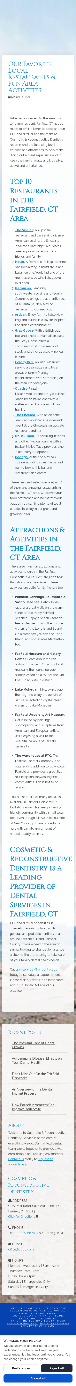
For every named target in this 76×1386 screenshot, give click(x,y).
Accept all (38, 1378)
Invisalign (25, 1313)
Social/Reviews (21, 1311)
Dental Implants (46, 1313)
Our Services (43, 1311)
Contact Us (58, 1308)
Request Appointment (22, 1323)
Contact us (16, 1159)
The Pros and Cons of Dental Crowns (33, 1045)
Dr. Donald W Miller (33, 1308)
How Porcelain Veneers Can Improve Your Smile (33, 1107)
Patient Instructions (26, 1321)
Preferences (21, 1368)
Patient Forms (53, 1316)
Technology (48, 1318)
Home (13, 1308)
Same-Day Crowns (33, 1326)
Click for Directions (21, 1216)
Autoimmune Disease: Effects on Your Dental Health (37, 1060)
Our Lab (60, 1311)
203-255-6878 (26, 969)
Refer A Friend (54, 1321)
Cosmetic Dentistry (27, 1316)
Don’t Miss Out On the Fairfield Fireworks (35, 1076)
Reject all (56, 1368)
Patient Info (28, 1318)
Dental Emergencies (54, 1323)
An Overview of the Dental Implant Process (32, 1091)
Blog (51, 1326)
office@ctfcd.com (21, 1249)
